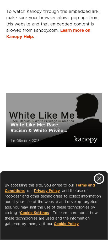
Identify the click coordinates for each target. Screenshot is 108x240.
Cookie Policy (66, 224)
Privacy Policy (47, 191)
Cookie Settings (34, 213)
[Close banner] (99, 178)
